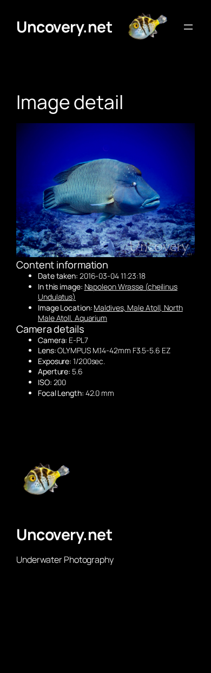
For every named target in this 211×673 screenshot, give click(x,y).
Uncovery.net (64, 26)
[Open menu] (188, 27)
